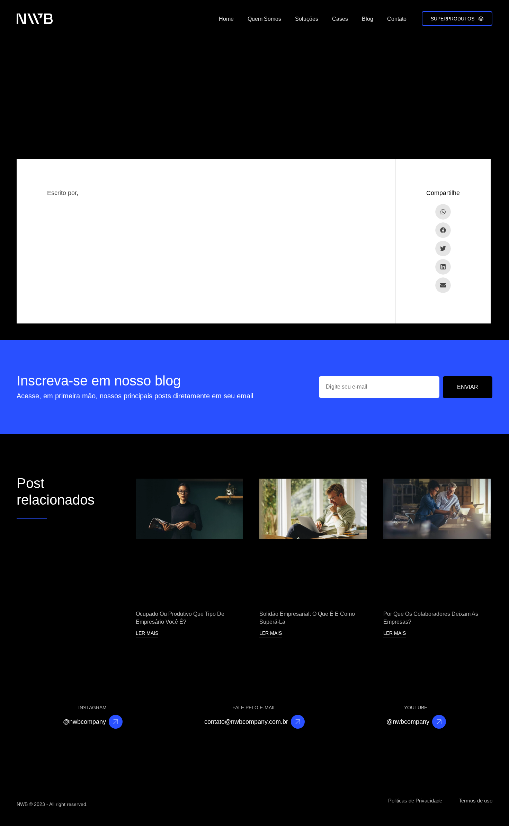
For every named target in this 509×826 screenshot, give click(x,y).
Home (226, 19)
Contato (397, 19)
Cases (340, 19)
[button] (443, 212)
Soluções (306, 19)
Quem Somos (264, 19)
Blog (367, 19)
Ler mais (147, 633)
